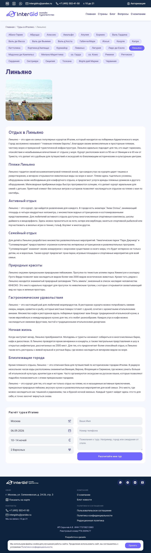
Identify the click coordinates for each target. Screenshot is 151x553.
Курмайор (62, 48)
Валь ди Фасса (17, 41)
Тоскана (67, 61)
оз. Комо (93, 54)
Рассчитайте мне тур (110, 456)
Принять (133, 545)
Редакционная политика (90, 520)
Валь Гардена (119, 34)
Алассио (51, 34)
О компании (138, 13)
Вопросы (123, 13)
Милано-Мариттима (52, 54)
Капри (135, 41)
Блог (112, 13)
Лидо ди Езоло (116, 48)
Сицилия (50, 61)
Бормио (100, 34)
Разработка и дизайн (75, 537)
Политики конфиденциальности (36, 547)
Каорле (121, 41)
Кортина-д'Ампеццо (38, 48)
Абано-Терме (16, 34)
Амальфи (68, 34)
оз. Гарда (76, 54)
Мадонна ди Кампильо (21, 54)
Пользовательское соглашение (94, 510)
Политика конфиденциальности (94, 515)
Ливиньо (79, 48)
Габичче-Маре (87, 41)
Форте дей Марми (88, 61)
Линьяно (137, 48)
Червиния (111, 61)
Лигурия (96, 48)
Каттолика (14, 48)
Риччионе (126, 54)
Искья (105, 41)
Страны (102, 13)
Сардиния (14, 61)
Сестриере (32, 61)
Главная (91, 13)
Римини (109, 54)
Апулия (85, 34)
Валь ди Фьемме (41, 41)
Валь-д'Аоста (65, 41)
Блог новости (84, 499)
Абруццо (34, 34)
